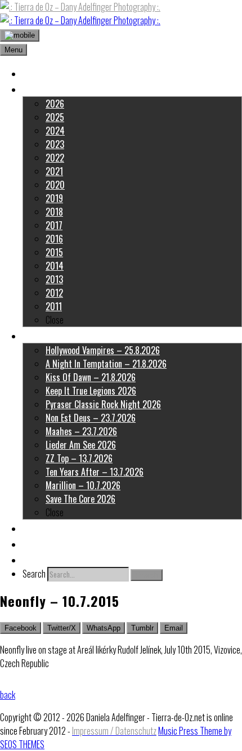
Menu (14, 50)
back (7, 694)
